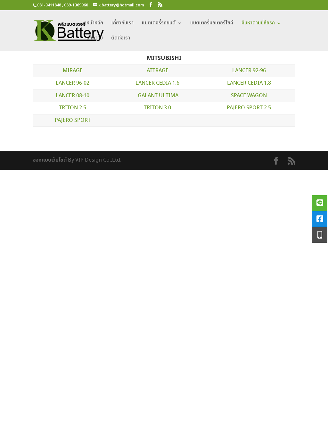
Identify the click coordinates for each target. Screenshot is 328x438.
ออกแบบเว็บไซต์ (50, 160)
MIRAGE (73, 70)
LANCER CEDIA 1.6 (157, 83)
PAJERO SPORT (73, 120)
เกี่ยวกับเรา (122, 24)
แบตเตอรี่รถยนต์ (159, 24)
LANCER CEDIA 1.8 (249, 83)
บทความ (94, 39)
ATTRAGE (157, 70)
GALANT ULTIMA (158, 95)
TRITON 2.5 (72, 108)
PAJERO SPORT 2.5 (249, 108)
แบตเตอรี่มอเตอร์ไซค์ (211, 24)
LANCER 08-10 (72, 95)
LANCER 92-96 (249, 70)
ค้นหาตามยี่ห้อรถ (258, 24)
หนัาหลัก (94, 24)
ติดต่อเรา (120, 39)
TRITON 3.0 (157, 108)
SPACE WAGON (249, 95)
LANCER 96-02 (72, 83)
